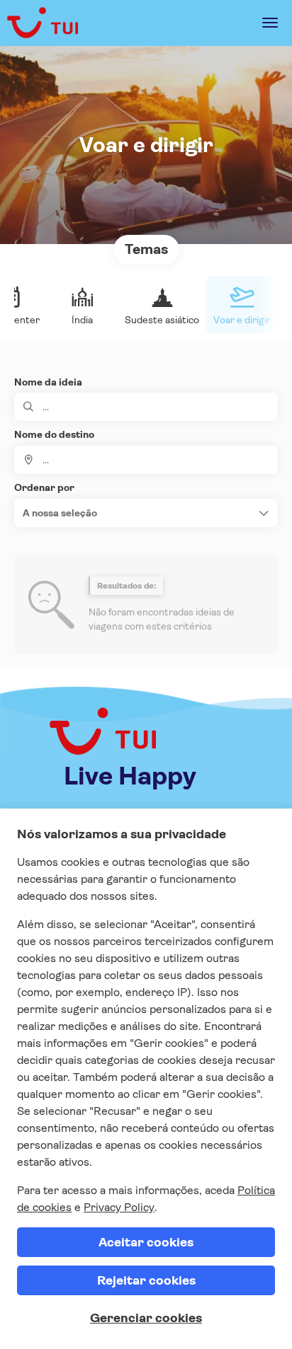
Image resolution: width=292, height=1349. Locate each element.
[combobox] (146, 460)
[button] (146, 513)
